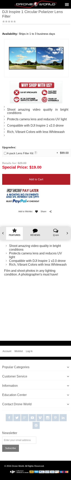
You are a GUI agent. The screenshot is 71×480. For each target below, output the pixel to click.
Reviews (35, 235)
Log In (29, 351)
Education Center (14, 395)
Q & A (56, 235)
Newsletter (9, 433)
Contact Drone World (17, 404)
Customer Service (14, 376)
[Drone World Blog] (36, 425)
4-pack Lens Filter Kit (21, 153)
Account (7, 351)
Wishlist (18, 351)
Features (14, 235)
